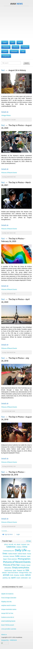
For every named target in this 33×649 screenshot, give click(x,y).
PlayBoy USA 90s (6, 601)
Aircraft (11, 544)
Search (27, 63)
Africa (6, 544)
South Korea (8, 570)
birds (11, 575)
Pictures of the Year (11, 565)
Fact (3, 70)
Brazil (18, 544)
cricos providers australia (8, 629)
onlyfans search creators (8, 605)
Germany (6, 556)
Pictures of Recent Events (9, 172)
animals (6, 575)
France (29, 553)
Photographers (24, 559)
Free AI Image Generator (8, 597)
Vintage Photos (5, 115)
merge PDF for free (7, 613)
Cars (28, 544)
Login (18, 534)
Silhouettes (7, 567)
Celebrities (11, 547)
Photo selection (12, 559)
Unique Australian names (8, 609)
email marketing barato (8, 621)
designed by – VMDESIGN (9, 640)
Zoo (30, 572)
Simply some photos (20, 568)
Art (15, 544)
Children (18, 547)
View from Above (13, 572)
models (22, 575)
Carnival (23, 544)
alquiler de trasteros (7, 593)
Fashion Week (22, 553)
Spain (14, 570)
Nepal (5, 559)
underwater (24, 578)
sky (9, 578)
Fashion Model (12, 553)
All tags (28, 541)
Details (4, 112)
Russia (28, 565)
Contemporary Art (8, 550)
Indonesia (23, 556)
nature (28, 575)
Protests (23, 565)
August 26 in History (17, 70)
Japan (28, 556)
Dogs (28, 550)
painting (5, 578)
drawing (16, 575)
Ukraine (4, 572)
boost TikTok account (7, 625)
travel (18, 578)
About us (4, 634)
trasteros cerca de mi (7, 617)
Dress (5, 553)
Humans (11, 556)
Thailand (19, 570)
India (17, 556)
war (30, 578)
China (24, 547)
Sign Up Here (9, 534)
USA (27, 570)
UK (24, 570)
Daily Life (21, 550)
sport (13, 578)
